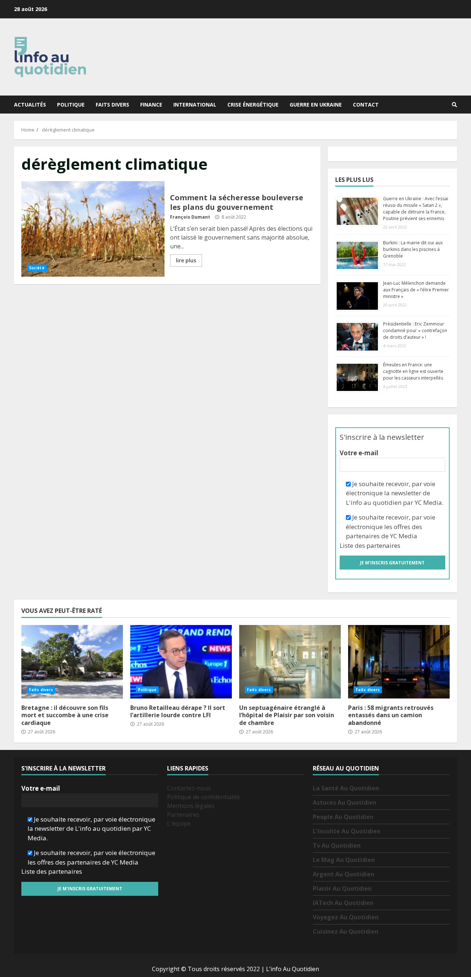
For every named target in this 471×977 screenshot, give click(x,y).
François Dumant (190, 217)
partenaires (383, 545)
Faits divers (112, 104)
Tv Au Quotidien (337, 845)
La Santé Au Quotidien (346, 788)
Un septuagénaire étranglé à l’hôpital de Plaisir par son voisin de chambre (290, 661)
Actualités (30, 104)
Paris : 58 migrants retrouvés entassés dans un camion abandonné (399, 661)
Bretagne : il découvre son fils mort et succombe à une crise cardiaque (72, 661)
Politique (71, 104)
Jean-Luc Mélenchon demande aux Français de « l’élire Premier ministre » (416, 289)
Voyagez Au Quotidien (346, 917)
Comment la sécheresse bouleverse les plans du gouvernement (92, 229)
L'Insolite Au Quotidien (346, 831)
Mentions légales (191, 806)
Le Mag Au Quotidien (344, 860)
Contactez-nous (189, 788)
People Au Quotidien (343, 817)
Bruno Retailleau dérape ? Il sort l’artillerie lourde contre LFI (181, 661)
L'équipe (179, 823)
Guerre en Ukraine (316, 104)
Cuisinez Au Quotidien (345, 931)
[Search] (454, 105)
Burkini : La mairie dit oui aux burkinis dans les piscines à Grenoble (413, 249)
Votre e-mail (359, 453)
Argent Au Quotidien (343, 874)
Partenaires (183, 815)
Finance (151, 104)
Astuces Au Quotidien (344, 802)
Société (37, 267)
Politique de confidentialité (203, 797)
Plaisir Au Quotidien (342, 888)
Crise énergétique (253, 104)
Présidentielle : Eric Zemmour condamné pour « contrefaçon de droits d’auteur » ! (415, 330)
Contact (366, 104)
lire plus (186, 260)
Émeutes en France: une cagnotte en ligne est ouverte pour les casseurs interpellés (413, 371)
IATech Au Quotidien (343, 903)
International (194, 104)
